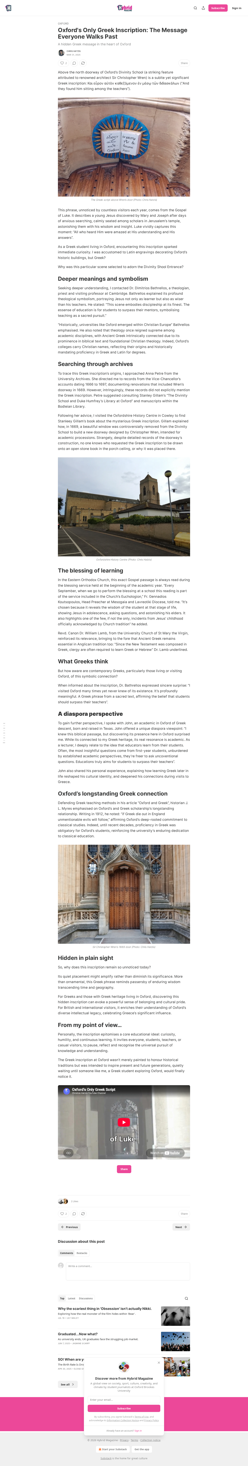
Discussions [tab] (86, 1298)
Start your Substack (114, 1449)
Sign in (236, 8)
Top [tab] (62, 1298)
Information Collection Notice (123, 1420)
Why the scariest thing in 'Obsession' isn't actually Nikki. (105, 1309)
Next (178, 1227)
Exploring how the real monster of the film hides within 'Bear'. (97, 1313)
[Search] (195, 8)
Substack (106, 1458)
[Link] (53, 278)
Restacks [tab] (82, 1253)
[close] (159, 1363)
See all (65, 1384)
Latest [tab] (71, 1298)
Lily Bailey (73, 1318)
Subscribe (218, 8)
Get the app (142, 1449)
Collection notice (150, 1440)
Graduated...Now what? (78, 1334)
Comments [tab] (66, 1253)
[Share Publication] (203, 8)
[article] (124, 1316)
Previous (72, 1227)
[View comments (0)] (74, 63)
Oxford (63, 23)
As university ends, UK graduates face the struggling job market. (98, 1339)
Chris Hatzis (74, 51)
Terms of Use (142, 1416)
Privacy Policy (151, 1420)
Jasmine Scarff (81, 1343)
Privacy (124, 1440)
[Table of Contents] (4, 733)
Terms (134, 1440)
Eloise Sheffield (83, 1369)
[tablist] (73, 1253)
